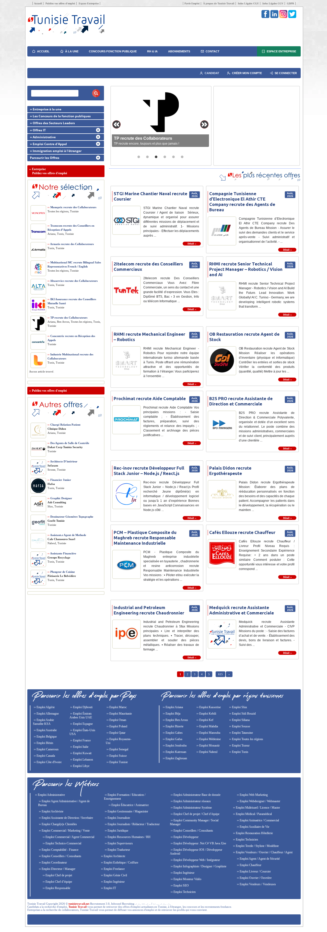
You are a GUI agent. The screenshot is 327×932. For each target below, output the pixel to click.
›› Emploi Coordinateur (52, 862)
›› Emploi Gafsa (172, 739)
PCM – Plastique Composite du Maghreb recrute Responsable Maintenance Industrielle (145, 537)
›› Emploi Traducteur (117, 850)
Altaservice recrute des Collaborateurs (73, 280)
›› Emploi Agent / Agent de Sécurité (258, 858)
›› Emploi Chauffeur (248, 865)
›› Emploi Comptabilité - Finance (58, 850)
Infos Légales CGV (272, 3)
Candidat (212, 73)
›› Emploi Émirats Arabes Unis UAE (80, 715)
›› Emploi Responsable (56, 888)
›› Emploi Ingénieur (112, 881)
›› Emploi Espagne (81, 724)
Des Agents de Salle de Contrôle (68, 443)
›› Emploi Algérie (44, 707)
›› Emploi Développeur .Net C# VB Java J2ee (198, 843)
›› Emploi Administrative (49, 795)
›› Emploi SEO (179, 885)
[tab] (139, 157)
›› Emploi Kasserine (208, 707)
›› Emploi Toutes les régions (245, 739)
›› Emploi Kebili (206, 713)
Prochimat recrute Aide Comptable (150, 398)
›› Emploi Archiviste (50, 811)
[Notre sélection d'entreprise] (66, 201)
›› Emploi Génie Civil (113, 875)
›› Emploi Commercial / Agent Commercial (68, 837)
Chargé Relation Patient (64, 424)
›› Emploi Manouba (208, 733)
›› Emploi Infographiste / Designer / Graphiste (198, 866)
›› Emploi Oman (116, 720)
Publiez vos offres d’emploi (60, 3)
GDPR (290, 3)
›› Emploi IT (108, 888)
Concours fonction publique (113, 51)
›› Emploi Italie (78, 747)
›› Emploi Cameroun (46, 749)
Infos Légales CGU (248, 3)
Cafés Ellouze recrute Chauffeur (242, 532)
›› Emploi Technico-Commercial (61, 843)
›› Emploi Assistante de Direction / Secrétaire (65, 818)
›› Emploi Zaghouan (174, 758)
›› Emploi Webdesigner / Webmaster (258, 801)
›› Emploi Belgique (45, 736)
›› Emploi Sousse (239, 726)
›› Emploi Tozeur (239, 745)
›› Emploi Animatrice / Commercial (257, 820)
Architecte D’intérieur (62, 461)
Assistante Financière (62, 553)
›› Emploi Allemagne (46, 713)
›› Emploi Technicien (183, 892)
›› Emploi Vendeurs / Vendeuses (256, 884)
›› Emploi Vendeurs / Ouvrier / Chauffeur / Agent (262, 852)
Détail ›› (192, 243)
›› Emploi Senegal (117, 749)
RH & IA (152, 51)
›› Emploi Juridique (116, 830)
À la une (71, 51)
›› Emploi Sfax (237, 707)
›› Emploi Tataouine (240, 733)
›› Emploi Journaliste (117, 818)
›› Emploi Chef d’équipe (57, 881)
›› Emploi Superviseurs (118, 843)
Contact (212, 51)
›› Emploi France (80, 740)
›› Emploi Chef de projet (57, 875)
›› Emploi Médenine (208, 739)
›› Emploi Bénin (43, 743)
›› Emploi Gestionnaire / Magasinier (126, 811)
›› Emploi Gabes (172, 733)
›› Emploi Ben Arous (175, 720)
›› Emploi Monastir (208, 745)
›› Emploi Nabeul (206, 752)
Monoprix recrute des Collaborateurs (72, 207)
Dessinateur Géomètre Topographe (70, 516)
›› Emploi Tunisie (117, 762)
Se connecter (286, 73)
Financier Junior (59, 479)
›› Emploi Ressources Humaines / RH (127, 837)
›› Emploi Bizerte (172, 726)
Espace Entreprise (89, 3)
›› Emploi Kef (204, 720)
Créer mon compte (247, 73)
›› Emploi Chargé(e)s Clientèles (57, 824)
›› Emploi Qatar (115, 733)
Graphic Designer (60, 498)
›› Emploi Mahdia (207, 726)
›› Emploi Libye (79, 766)
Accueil (38, 3)
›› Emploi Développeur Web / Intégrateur (195, 860)
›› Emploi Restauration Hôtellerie (252, 833)
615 (220, 674)
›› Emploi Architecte (112, 856)
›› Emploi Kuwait (80, 753)
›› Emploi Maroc (116, 707)
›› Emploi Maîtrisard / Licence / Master (256, 807)
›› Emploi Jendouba (174, 745)
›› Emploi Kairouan (174, 752)
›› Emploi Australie (45, 730)
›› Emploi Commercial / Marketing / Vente (64, 830)
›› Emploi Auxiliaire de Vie (252, 827)
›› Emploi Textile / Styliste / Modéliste (255, 846)
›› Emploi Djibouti (80, 707)
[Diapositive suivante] (204, 124)
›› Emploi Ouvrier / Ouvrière (254, 878)
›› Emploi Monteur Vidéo (185, 879)
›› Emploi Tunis (238, 752)
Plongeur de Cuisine (61, 571)
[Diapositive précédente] (116, 124)
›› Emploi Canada (44, 756)
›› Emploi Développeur (184, 837)
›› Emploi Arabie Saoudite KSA (43, 722)
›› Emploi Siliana (239, 720)
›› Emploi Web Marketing (252, 795)
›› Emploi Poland (116, 726)
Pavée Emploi (192, 3)
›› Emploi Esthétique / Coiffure (119, 862)
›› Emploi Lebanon (81, 759)
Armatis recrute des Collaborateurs (71, 244)
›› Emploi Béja (171, 713)
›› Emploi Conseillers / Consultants (59, 856)
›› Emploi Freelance (112, 869)
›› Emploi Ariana (172, 707)
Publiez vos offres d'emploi (49, 390)
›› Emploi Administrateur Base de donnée (195, 795)
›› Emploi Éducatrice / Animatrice (128, 805)
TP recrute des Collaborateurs (67, 317)
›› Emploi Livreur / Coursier (253, 871)
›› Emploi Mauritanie (119, 713)
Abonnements (179, 51)
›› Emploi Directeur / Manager (56, 869)
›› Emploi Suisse (116, 756)
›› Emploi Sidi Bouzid (242, 713)
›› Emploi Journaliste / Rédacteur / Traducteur (132, 824)
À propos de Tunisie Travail (218, 3)
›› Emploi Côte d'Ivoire (47, 762)
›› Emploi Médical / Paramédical (252, 814)
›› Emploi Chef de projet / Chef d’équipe (194, 814)
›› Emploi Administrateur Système (191, 807)
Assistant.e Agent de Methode (67, 535)
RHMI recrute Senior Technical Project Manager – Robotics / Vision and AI (246, 269)
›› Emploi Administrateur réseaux (190, 801)
